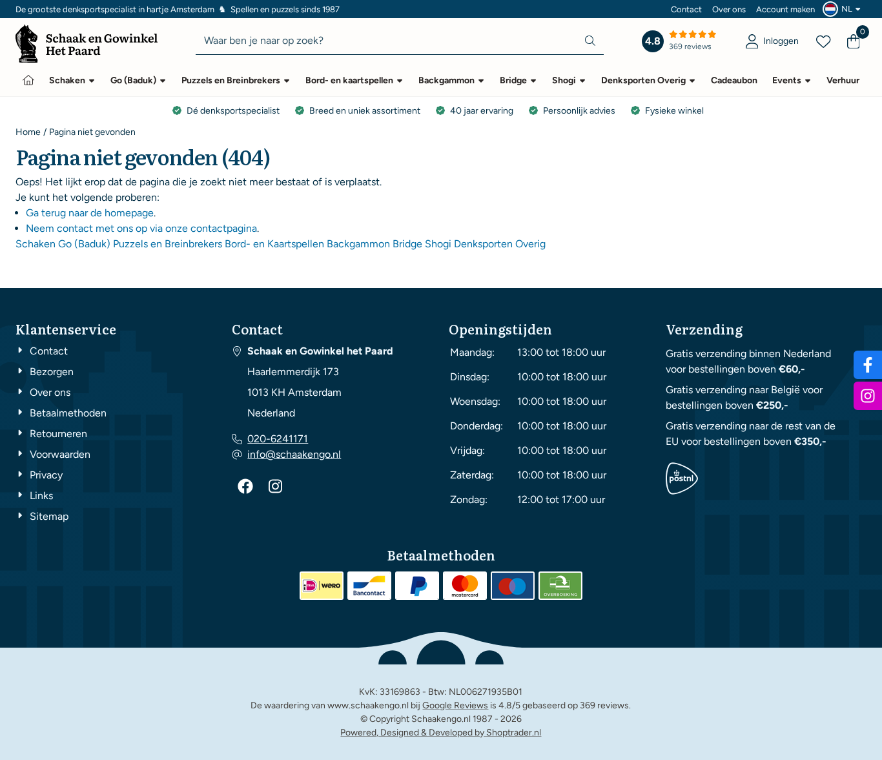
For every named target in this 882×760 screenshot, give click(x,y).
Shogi (438, 244)
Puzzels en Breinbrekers (167, 244)
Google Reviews (455, 705)
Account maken (785, 9)
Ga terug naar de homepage (90, 213)
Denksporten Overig (500, 244)
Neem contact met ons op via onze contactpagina (141, 228)
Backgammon (358, 244)
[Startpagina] (28, 80)
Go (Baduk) (84, 244)
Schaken (35, 244)
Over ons (729, 9)
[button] (843, 9)
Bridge (407, 244)
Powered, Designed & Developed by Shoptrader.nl (440, 732)
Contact (686, 9)
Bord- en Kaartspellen (274, 244)
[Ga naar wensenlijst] (823, 41)
